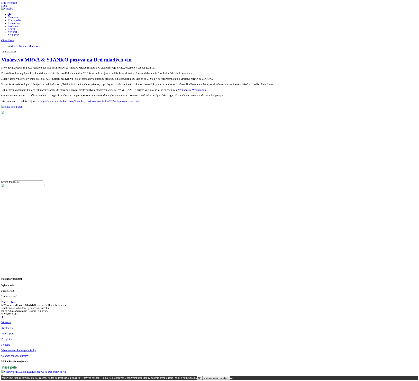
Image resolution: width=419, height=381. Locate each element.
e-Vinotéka (13, 34)
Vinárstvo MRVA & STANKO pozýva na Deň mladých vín (66, 60)
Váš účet (12, 31)
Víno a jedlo (14, 20)
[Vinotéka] (7, 8)
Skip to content (9, 2)
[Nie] (231, 378)
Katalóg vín (14, 23)
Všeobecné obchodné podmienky (18, 350)
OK (199, 378)
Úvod (14, 14)
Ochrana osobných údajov (14, 355)
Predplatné (13, 26)
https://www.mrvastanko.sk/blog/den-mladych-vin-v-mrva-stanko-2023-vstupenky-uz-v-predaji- (90, 101)
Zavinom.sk (183, 90)
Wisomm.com (199, 90)
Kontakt (12, 29)
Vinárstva (13, 17)
